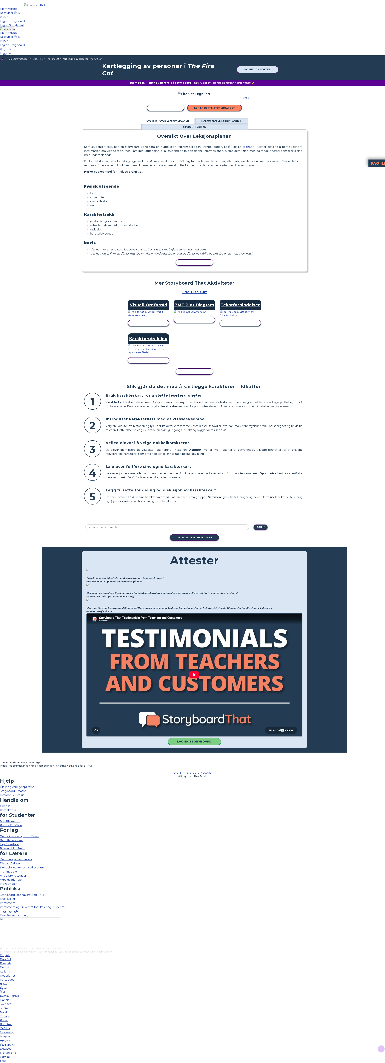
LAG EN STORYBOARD (194, 741)
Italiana (5, 971)
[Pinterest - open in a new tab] (2, 945)
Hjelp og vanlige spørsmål (17, 787)
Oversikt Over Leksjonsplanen (167, 120)
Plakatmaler (8, 883)
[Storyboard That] (34, 5)
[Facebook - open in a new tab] (2, 930)
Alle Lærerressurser (18, 59)
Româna (6, 1024)
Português (7, 979)
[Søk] (17, 13)
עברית (3, 983)
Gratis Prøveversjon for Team (19, 836)
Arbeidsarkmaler (11, 879)
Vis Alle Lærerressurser (194, 537)
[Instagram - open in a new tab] (2, 935)
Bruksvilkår (7, 899)
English (5, 955)
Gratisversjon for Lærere (16, 859)
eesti (3, 1061)
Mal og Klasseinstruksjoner (221, 120)
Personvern (7, 903)
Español (5, 959)
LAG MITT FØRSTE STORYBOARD (192, 772)
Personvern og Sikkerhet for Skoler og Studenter (32, 907)
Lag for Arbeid (9, 844)
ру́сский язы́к (9, 996)
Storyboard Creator (13, 791)
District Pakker (10, 863)
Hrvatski (5, 1040)
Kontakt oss (8, 810)
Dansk (4, 1000)
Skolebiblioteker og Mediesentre (22, 867)
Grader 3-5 (37, 59)
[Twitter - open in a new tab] (2, 940)
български (7, 1044)
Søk (259, 527)
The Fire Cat (52, 59)
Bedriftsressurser (11, 840)
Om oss (5, 806)
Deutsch (5, 967)
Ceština (5, 1028)
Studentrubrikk (194, 126)
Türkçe (4, 1016)
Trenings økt (8, 871)
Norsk (4, 1012)
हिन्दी (2, 992)
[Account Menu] (7, 29)
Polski (4, 1020)
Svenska (5, 1004)
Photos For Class (11, 825)
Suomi (4, 1008)
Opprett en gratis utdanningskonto (225, 82)
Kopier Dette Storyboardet (214, 108)
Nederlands (8, 975)
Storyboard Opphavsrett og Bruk (22, 895)
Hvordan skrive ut (12, 795)
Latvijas (5, 1056)
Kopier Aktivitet (257, 69)
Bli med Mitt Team (12, 848)
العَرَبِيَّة (3, 987)
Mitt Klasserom (10, 821)
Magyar (5, 1036)
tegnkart (248, 147)
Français (5, 963)
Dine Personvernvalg (14, 915)
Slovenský (7, 1032)
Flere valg (244, 98)
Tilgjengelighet (10, 911)
